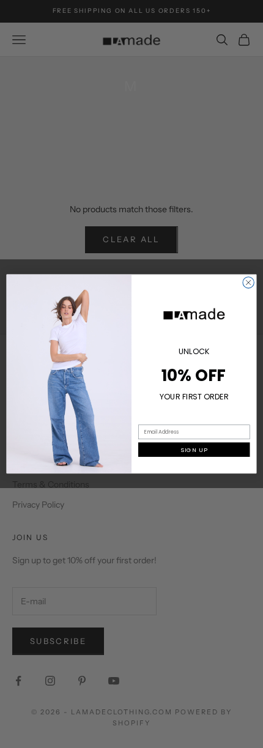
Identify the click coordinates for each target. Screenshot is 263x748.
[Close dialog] (248, 282)
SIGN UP (193, 450)
